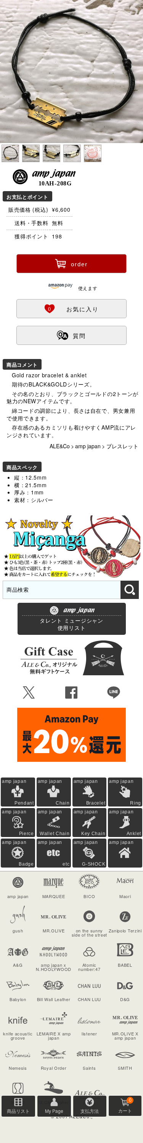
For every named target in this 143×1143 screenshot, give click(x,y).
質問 (71, 335)
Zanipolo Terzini (125, 930)
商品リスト (18, 1111)
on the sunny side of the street (90, 932)
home (89, 1102)
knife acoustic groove (17, 1035)
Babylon (18, 999)
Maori (125, 896)
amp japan (88, 446)
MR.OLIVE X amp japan (125, 1035)
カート (125, 1106)
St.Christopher (54, 1102)
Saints (89, 1068)
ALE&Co (60, 446)
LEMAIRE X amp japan (54, 1035)
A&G (17, 965)
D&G (125, 999)
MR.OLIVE (54, 930)
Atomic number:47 (89, 967)
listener (89, 1033)
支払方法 (89, 1111)
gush (18, 930)
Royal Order (54, 1068)
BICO (89, 896)
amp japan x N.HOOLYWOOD (53, 967)
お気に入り (71, 308)
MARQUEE (53, 896)
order (71, 263)
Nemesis (18, 1068)
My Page (54, 1111)
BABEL (125, 965)
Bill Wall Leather (54, 999)
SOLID (18, 1102)
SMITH (125, 1068)
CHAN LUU (89, 999)
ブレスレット (122, 446)
